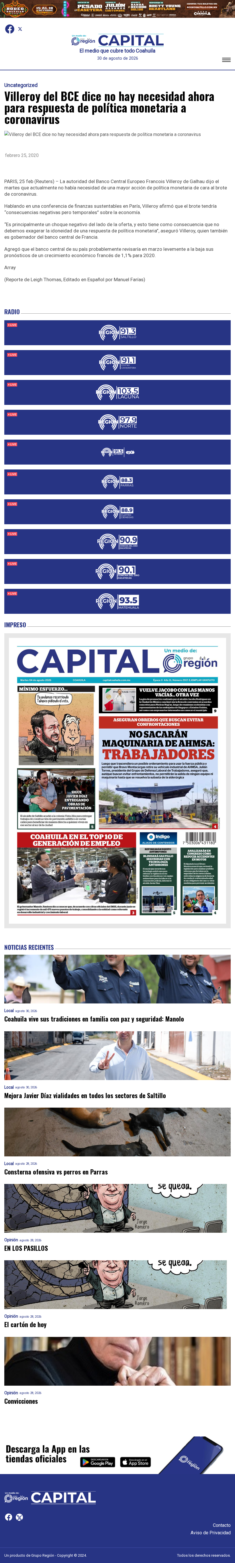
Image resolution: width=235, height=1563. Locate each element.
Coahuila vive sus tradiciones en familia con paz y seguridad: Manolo (94, 1018)
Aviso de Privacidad (211, 1532)
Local (9, 1011)
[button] (226, 61)
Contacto (222, 1525)
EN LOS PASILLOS (26, 1248)
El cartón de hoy (25, 1324)
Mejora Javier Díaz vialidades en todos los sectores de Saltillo (85, 1095)
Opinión (11, 1240)
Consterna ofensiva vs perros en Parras (56, 1171)
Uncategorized (21, 85)
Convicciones (21, 1401)
